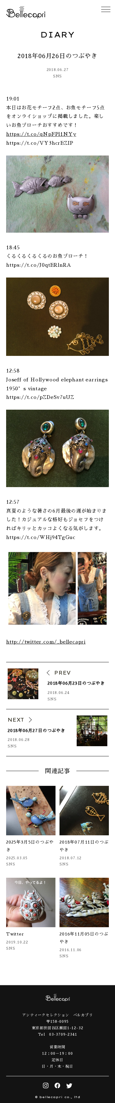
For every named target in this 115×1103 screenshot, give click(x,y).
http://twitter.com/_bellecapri (46, 642)
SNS (57, 76)
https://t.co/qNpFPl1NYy (41, 134)
